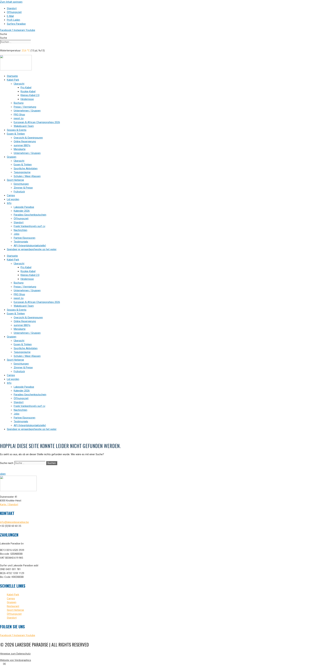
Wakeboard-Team (24, 126)
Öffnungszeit (21, 218)
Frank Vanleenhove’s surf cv (29, 226)
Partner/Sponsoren (24, 237)
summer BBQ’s (22, 145)
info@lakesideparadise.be (14, 522)
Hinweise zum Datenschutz (15, 653)
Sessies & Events (16, 130)
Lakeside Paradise (24, 207)
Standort (18, 222)
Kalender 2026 (22, 210)
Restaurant (13, 606)
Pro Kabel (26, 87)
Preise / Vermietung (25, 106)
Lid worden (13, 199)
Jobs (16, 233)
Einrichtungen (21, 183)
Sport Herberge (15, 180)
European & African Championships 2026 (37, 122)
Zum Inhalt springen (11, 1)
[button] (164, 664)
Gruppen (11, 156)
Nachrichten (20, 230)
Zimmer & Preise (23, 187)
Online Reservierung (25, 141)
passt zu (18, 118)
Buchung (18, 102)
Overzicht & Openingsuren (28, 137)
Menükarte (20, 149)
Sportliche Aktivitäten (26, 168)
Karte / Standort (9, 504)
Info (9, 203)
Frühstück (19, 191)
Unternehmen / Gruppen (27, 110)
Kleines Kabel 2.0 (30, 95)
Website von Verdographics (15, 660)
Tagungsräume (22, 172)
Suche (3, 34)
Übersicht (19, 83)
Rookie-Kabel (28, 91)
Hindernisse (27, 99)
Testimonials (21, 241)
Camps (11, 195)
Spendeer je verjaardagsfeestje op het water (32, 249)
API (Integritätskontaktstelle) (30, 245)
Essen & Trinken (16, 133)
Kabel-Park (13, 79)
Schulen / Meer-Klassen (27, 176)
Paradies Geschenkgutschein (30, 214)
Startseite (12, 76)
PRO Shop (19, 114)
